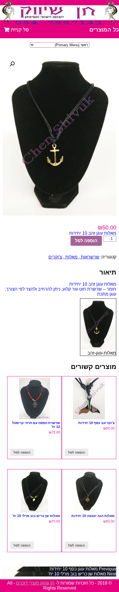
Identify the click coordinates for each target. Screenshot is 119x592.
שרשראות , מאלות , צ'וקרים (73, 257)
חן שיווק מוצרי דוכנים (35, 583)
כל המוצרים (104, 30)
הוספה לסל (86, 240)
